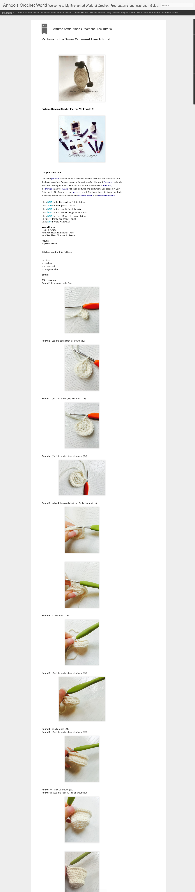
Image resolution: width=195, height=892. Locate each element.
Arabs (65, 189)
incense (76, 192)
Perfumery (108, 182)
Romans (107, 185)
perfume (55, 178)
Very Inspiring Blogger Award (121, 12)
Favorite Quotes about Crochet (56, 12)
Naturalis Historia (106, 195)
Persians (49, 189)
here (49, 202)
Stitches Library (97, 12)
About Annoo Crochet (28, 12)
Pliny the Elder (85, 195)
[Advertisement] (139, 72)
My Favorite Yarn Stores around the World (157, 12)
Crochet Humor (80, 12)
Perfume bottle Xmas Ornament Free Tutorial (81, 29)
